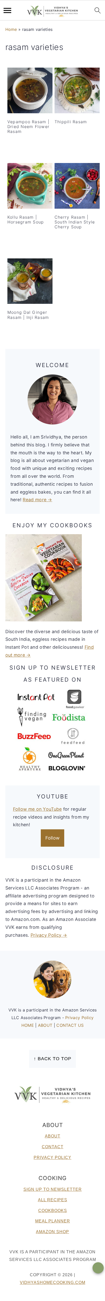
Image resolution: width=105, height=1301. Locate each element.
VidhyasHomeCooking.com (52, 1282)
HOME (28, 1025)
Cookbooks (52, 1210)
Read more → (37, 499)
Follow (52, 838)
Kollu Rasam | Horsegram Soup (25, 219)
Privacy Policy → (49, 935)
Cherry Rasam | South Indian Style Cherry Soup (75, 222)
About (52, 1136)
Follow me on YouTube (37, 809)
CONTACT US (70, 1025)
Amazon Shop (52, 1232)
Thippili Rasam (71, 121)
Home (11, 29)
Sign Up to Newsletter (52, 1189)
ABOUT (46, 1025)
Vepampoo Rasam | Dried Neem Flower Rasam (28, 126)
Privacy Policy (79, 1017)
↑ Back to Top (52, 1058)
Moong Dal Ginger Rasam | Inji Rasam (28, 315)
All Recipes (52, 1200)
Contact (52, 1147)
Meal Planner (52, 1221)
